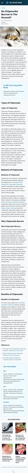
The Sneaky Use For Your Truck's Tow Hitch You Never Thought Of (7, 437)
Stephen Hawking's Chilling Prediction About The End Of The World (21, 459)
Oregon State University (8, 208)
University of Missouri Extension (15, 202)
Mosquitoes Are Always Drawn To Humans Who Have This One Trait (7, 459)
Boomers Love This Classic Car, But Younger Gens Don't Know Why (20, 437)
